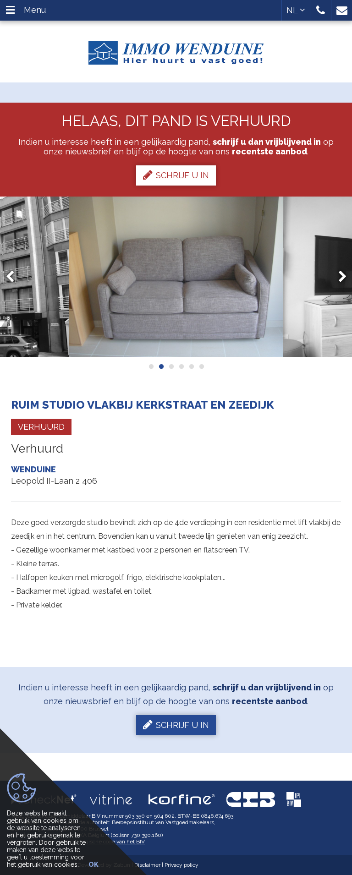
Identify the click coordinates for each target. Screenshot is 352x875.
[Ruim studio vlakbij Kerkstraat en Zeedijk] (176, 277)
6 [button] (201, 366)
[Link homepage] (176, 49)
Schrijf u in (182, 175)
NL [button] (293, 10)
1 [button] (151, 366)
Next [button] (338, 276)
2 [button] (161, 366)
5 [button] (191, 366)
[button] (320, 10)
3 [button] (171, 366)
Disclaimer (147, 865)
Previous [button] (14, 276)
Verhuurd (41, 427)
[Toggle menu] (10, 10)
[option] (176, 277)
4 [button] (181, 366)
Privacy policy (181, 865)
